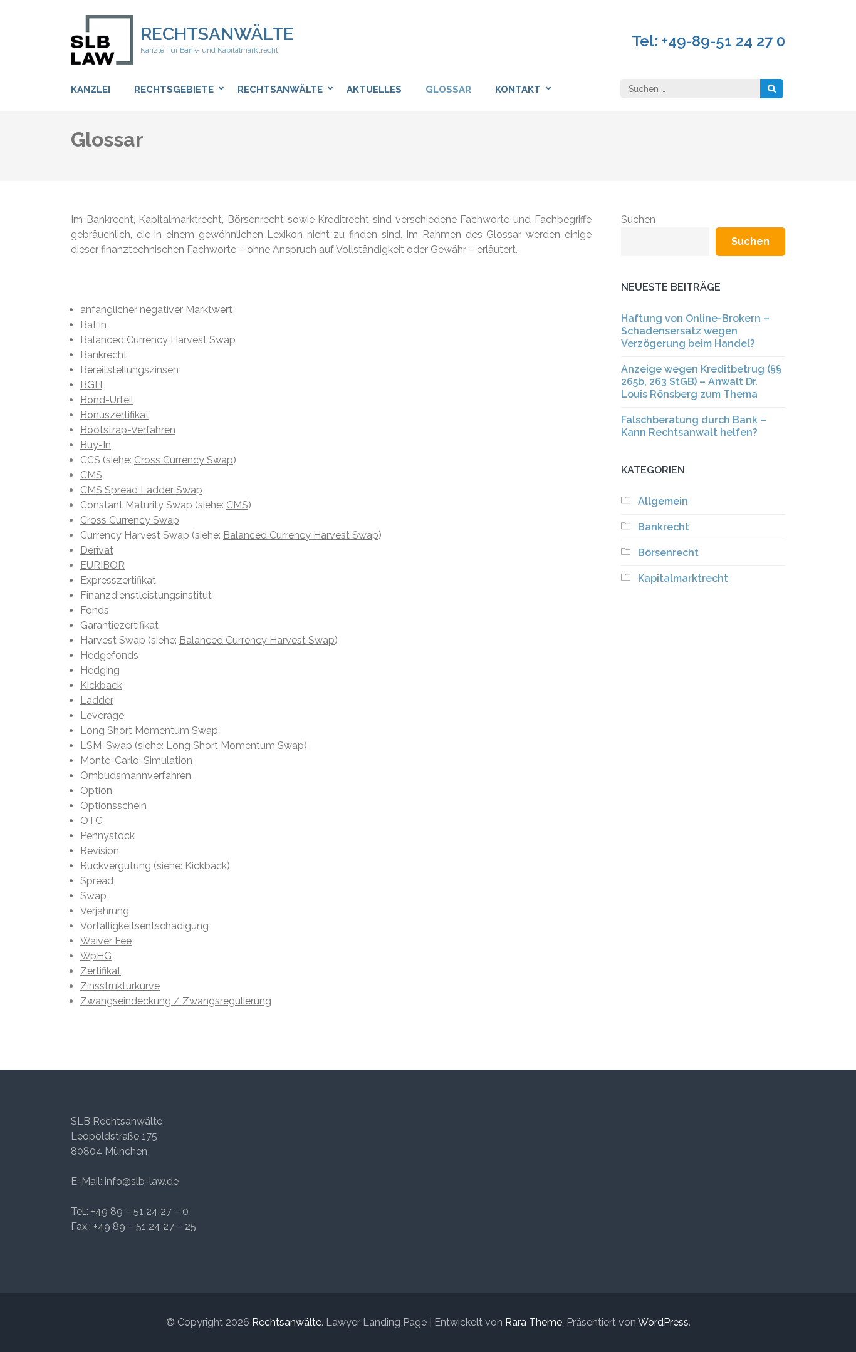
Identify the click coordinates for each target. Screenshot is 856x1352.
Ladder (96, 700)
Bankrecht (103, 355)
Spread (96, 881)
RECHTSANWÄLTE (280, 89)
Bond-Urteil (106, 400)
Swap (93, 896)
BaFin (93, 325)
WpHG (96, 956)
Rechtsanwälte (217, 34)
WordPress (663, 1322)
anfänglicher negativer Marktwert (156, 310)
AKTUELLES (374, 89)
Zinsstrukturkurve (120, 986)
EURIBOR (102, 565)
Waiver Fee (106, 941)
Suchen (638, 219)
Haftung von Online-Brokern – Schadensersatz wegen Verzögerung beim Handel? (695, 330)
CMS (91, 475)
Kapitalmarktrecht (683, 578)
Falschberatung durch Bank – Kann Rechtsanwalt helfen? (693, 426)
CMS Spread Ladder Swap (141, 490)
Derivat (96, 550)
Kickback (101, 685)
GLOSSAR (448, 89)
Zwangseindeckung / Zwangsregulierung (175, 1001)
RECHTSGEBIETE (174, 89)
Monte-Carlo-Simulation (136, 760)
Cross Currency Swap (183, 460)
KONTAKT (518, 89)
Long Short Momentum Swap (149, 730)
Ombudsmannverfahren (135, 776)
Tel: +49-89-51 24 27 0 (708, 41)
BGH (91, 385)
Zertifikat (100, 971)
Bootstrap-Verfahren (127, 430)
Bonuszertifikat (114, 415)
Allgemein (663, 501)
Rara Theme (533, 1322)
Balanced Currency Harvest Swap (158, 340)
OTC (91, 821)
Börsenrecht (668, 553)
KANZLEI (90, 89)
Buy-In (95, 445)
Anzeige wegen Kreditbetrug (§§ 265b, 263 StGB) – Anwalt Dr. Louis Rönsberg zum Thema (701, 381)
